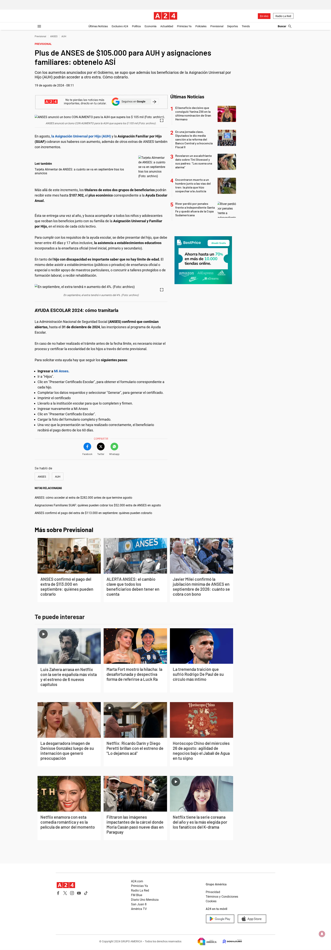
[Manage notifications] (322, 934)
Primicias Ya (184, 26)
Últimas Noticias (98, 26)
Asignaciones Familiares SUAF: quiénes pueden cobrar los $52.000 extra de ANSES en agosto (98, 505)
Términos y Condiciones (222, 896)
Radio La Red (283, 16)
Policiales (200, 26)
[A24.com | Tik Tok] (86, 893)
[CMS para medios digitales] (229, 941)
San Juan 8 (139, 904)
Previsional (216, 26)
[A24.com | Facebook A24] (58, 893)
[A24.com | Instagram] (72, 893)
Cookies (211, 901)
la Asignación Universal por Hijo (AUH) (81, 136)
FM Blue (136, 895)
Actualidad (166, 26)
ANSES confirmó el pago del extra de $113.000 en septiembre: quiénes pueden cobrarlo (93, 513)
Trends (246, 26)
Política (136, 26)
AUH (63, 36)
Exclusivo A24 (120, 26)
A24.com (137, 881)
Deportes (232, 26)
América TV (139, 909)
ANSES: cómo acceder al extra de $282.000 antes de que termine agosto (83, 497)
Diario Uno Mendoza (145, 899)
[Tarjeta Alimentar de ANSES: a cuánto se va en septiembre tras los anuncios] (152, 166)
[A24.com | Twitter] (65, 893)
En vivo (264, 16)
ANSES (53, 36)
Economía (150, 26)
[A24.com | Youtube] (79, 893)
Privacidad (213, 892)
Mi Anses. (61, 371)
